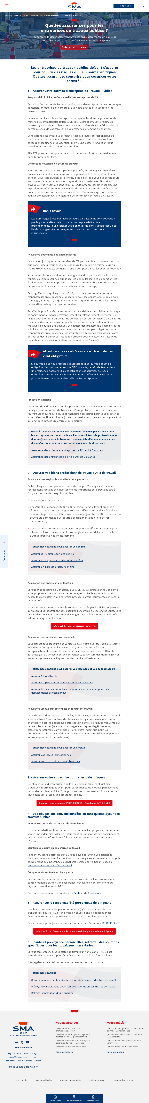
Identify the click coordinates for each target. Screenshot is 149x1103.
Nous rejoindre (25, 1061)
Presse (38, 1061)
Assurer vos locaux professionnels (51, 755)
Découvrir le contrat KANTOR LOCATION (74, 626)
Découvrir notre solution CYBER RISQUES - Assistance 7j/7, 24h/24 (74, 803)
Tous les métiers (115, 1052)
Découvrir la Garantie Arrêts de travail (50, 865)
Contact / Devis (55, 1100)
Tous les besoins (64, 1052)
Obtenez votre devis (74, 47)
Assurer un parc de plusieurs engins (52, 567)
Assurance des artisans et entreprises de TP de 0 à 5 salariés (67, 450)
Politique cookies (97, 1080)
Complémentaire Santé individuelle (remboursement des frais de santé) (73, 980)
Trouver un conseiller (73, 1100)
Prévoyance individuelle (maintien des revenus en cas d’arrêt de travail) (73, 986)
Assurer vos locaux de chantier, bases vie (55, 761)
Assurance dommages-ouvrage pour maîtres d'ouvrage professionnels (73, 1036)
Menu (6, 6)
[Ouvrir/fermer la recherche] (142, 5)
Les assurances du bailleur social (122, 1047)
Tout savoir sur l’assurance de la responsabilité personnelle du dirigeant (74, 931)
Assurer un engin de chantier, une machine (57, 560)
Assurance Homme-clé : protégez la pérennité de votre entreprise (73, 1041)
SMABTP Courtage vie (19, 1057)
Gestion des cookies (123, 1080)
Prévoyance (94, 893)
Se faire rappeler (93, 1100)
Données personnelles (70, 1080)
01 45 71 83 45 (125, 6)
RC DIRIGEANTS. (111, 923)
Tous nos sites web (24, 1067)
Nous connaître (23, 1047)
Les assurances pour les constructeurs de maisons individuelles (125, 1029)
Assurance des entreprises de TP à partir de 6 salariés (63, 457)
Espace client (14, 1053)
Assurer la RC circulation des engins (52, 554)
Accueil (8, 16)
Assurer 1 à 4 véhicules (44, 676)
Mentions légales (44, 1080)
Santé (77, 893)
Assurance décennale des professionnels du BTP (68, 1029)
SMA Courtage (30, 1053)
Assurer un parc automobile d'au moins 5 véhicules (62, 682)
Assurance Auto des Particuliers (71, 1047)
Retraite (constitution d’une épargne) (52, 993)
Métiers (17, 16)
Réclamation (22, 1080)
